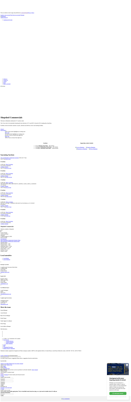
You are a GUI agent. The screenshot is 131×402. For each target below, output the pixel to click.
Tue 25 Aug (8, 187)
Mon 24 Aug (9, 177)
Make (7, 363)
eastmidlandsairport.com (6, 294)
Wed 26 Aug (9, 196)
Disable (26, 12)
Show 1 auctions (9, 182)
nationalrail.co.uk (4, 304)
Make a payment (6, 83)
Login (5, 15)
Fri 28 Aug (8, 216)
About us (5, 79)
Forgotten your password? (6, 387)
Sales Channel (20, 363)
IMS (4, 346)
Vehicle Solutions (10, 342)
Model (10, 363)
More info (7, 132)
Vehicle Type (3, 363)
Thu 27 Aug (8, 206)
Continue (23, 12)
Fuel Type (14, 363)
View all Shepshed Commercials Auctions (10, 157)
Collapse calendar (4, 166)
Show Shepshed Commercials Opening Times (10, 240)
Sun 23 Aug (8, 168)
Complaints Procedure (8, 347)
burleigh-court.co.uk (5, 272)
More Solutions (9, 343)
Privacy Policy (31, 12)
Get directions (4, 239)
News (4, 82)
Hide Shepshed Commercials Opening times (10, 241)
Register (17, 15)
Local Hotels (6, 258)
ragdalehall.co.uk (4, 283)
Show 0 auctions (9, 164)
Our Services (6, 339)
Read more (3, 130)
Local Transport (6, 259)
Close (2, 129)
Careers (5, 81)
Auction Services (9, 341)
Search (2, 373)
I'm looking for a (4, 356)
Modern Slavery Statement (9, 348)
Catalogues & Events (7, 19)
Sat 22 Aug (8, 159)
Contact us (5, 80)
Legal (4, 344)
